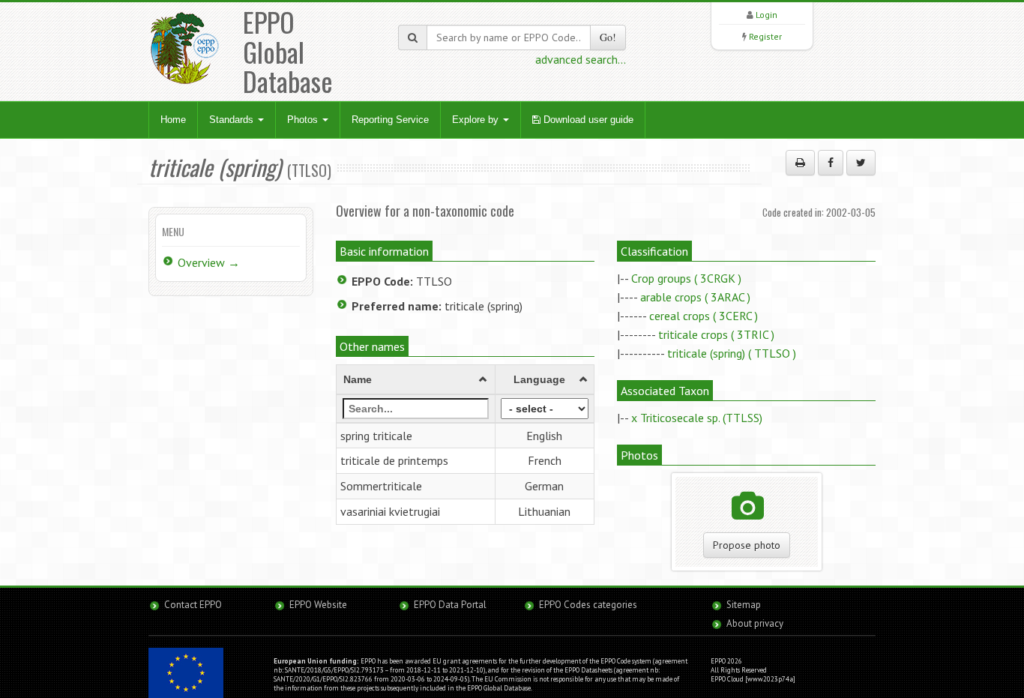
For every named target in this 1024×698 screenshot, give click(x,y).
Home (173, 119)
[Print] (800, 162)
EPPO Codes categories (588, 604)
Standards (232, 119)
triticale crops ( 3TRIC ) (716, 334)
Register (765, 36)
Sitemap (743, 604)
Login (766, 14)
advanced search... (580, 59)
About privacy (754, 623)
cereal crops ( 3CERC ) (703, 315)
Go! (608, 37)
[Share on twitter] (861, 162)
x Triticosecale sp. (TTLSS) (696, 417)
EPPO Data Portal (450, 604)
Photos (304, 119)
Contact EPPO (193, 604)
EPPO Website (318, 604)
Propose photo (746, 545)
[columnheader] (416, 379)
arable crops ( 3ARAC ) (695, 296)
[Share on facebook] (830, 162)
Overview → (209, 262)
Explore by (477, 119)
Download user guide (586, 119)
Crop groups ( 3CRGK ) (686, 278)
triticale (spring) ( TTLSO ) (731, 353)
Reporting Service (390, 119)
